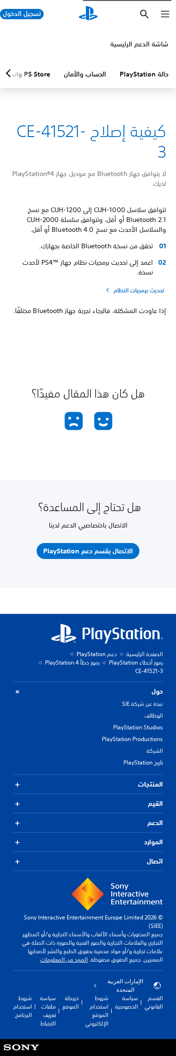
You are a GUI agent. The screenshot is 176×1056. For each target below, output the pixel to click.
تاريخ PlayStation (143, 762)
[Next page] (10, 73)
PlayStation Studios (138, 727)
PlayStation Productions (132, 739)
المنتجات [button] (150, 784)
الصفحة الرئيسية (144, 654)
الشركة (154, 751)
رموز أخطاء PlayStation (136, 662)
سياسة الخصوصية (126, 1002)
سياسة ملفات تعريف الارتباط (48, 1010)
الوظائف (154, 715)
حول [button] (157, 691)
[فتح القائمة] (165, 14)
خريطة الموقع (70, 1002)
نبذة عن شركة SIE (142, 704)
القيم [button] (155, 803)
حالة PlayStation (144, 74)
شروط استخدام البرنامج (22, 1006)
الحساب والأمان (85, 74)
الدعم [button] (155, 823)
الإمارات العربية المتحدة (125, 985)
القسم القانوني (154, 1002)
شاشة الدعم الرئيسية (139, 44)
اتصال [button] (155, 861)
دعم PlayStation (97, 654)
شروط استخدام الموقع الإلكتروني (96, 1010)
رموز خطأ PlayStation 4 (72, 662)
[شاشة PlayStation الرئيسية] (88, 14)
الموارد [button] (153, 842)
